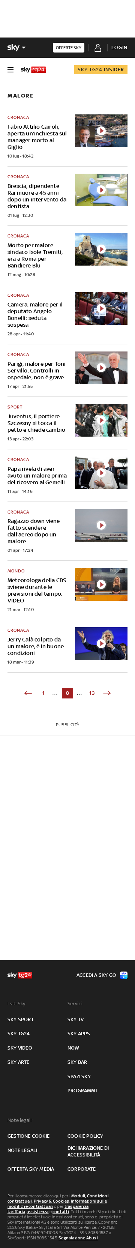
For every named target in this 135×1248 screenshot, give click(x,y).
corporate (82, 1169)
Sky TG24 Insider (101, 69)
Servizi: (75, 1003)
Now (74, 1048)
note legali (22, 1150)
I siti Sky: (17, 1003)
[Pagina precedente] (28, 693)
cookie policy (86, 1136)
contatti (60, 1211)
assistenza (37, 1211)
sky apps (79, 1033)
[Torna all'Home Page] (33, 70)
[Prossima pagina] (106, 693)
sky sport (21, 1019)
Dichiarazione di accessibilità (88, 1151)
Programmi (82, 1090)
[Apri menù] (11, 70)
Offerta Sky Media (31, 1169)
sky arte (19, 1062)
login (119, 47)
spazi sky (79, 1076)
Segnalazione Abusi (78, 1237)
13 (92, 693)
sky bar (77, 1062)
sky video (20, 1048)
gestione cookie (29, 1136)
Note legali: (20, 1120)
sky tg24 (19, 1033)
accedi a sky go (96, 975)
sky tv (76, 1019)
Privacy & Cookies (51, 1201)
